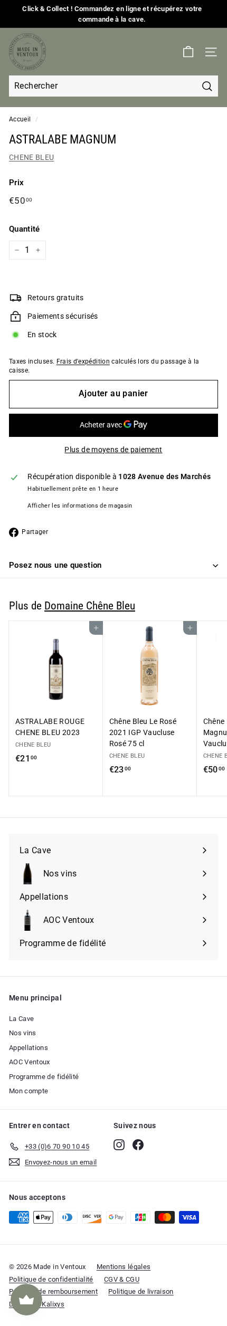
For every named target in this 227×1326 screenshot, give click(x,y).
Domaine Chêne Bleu (89, 605)
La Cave (21, 1019)
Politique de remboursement (53, 1291)
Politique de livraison (141, 1291)
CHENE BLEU (31, 157)
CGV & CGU (121, 1279)
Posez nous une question (55, 565)
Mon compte (29, 1091)
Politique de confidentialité (51, 1279)
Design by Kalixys (36, 1304)
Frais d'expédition (83, 361)
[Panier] (188, 52)
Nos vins (22, 1033)
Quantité (24, 229)
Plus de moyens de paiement (113, 449)
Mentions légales (124, 1267)
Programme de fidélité (44, 1077)
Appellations (28, 1048)
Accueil (20, 119)
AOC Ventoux (29, 1062)
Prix (16, 182)
